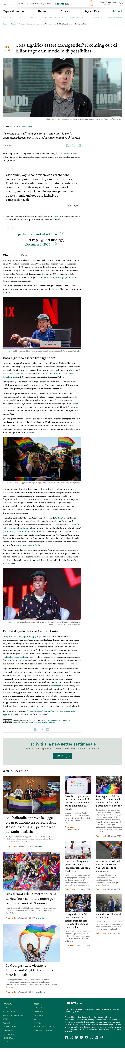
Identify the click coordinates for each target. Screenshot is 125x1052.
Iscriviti (60, 756)
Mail (36, 1019)
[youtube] (86, 1037)
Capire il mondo (13, 11)
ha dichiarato (64, 153)
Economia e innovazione (52, 17)
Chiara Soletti (26, 126)
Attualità (7, 1004)
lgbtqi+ (56, 216)
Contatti (38, 1008)
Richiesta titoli (10, 1027)
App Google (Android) (13, 1015)
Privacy (37, 1023)
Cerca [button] (48, 3)
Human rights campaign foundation (61, 277)
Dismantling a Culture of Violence (19, 531)
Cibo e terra (97, 17)
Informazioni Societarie (45, 1027)
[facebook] (66, 1037)
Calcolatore (9, 1034)
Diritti (20, 17)
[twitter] (71, 1037)
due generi (74, 403)
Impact (117, 11)
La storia (38, 1015)
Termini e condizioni (43, 1030)
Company (38, 1004)
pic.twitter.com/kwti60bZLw (37, 234)
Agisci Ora (92, 11)
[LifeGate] (62, 3)
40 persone (47, 517)
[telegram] (101, 1037)
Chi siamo (38, 1011)
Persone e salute (115, 17)
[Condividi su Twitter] (73, 145)
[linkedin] (96, 1037)
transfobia (56, 685)
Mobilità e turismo (77, 17)
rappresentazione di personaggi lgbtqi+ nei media (28, 636)
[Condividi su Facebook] (67, 145)
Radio (42, 11)
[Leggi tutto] (120, 771)
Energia (32, 17)
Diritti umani (70, 889)
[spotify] (81, 1037)
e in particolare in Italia (29, 545)
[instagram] (91, 1037)
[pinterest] (76, 1037)
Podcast (65, 11)
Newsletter (35, 3)
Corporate (8, 1030)
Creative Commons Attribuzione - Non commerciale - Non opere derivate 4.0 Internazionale (42, 721)
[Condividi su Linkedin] (79, 145)
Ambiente (7, 17)
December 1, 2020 (37, 244)
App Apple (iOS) (9, 1011)
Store (21, 3)
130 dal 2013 (59, 517)
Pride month (7, 48)
